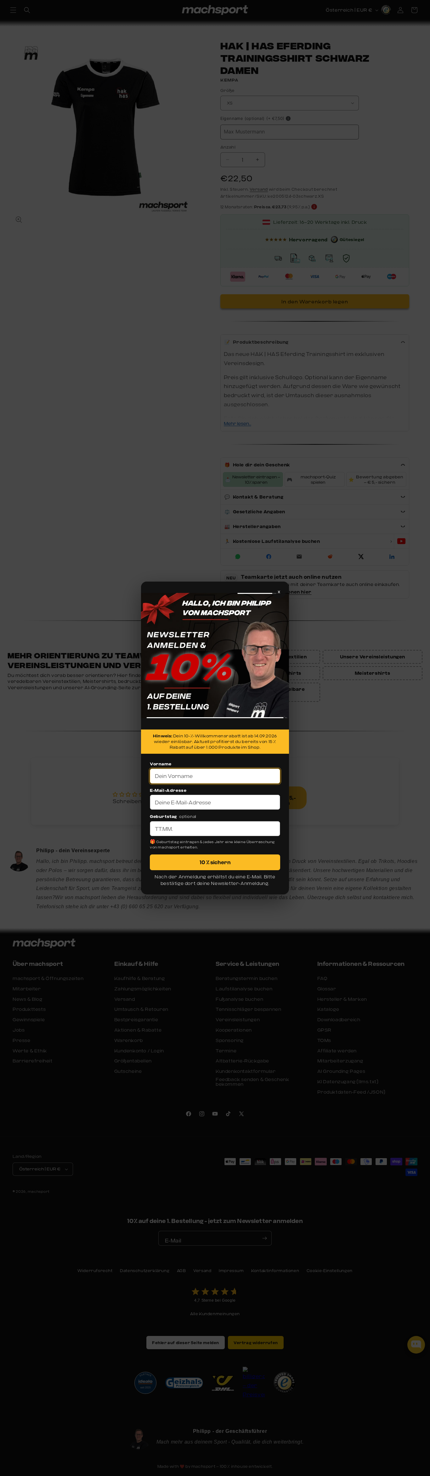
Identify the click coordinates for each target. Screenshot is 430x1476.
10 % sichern (215, 862)
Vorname (160, 763)
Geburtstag (163, 816)
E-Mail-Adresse (168, 790)
